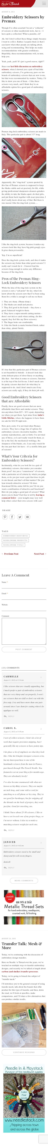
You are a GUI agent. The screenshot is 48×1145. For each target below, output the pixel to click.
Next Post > (40, 553)
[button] (44, 3)
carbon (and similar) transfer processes (20, 971)
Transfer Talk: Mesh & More (22, 945)
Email (4, 593)
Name (4, 582)
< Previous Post (10, 553)
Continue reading (29, 1052)
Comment (5, 616)
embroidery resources (15, 536)
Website (5, 604)
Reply (11, 716)
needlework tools (13, 545)
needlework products (15, 540)
